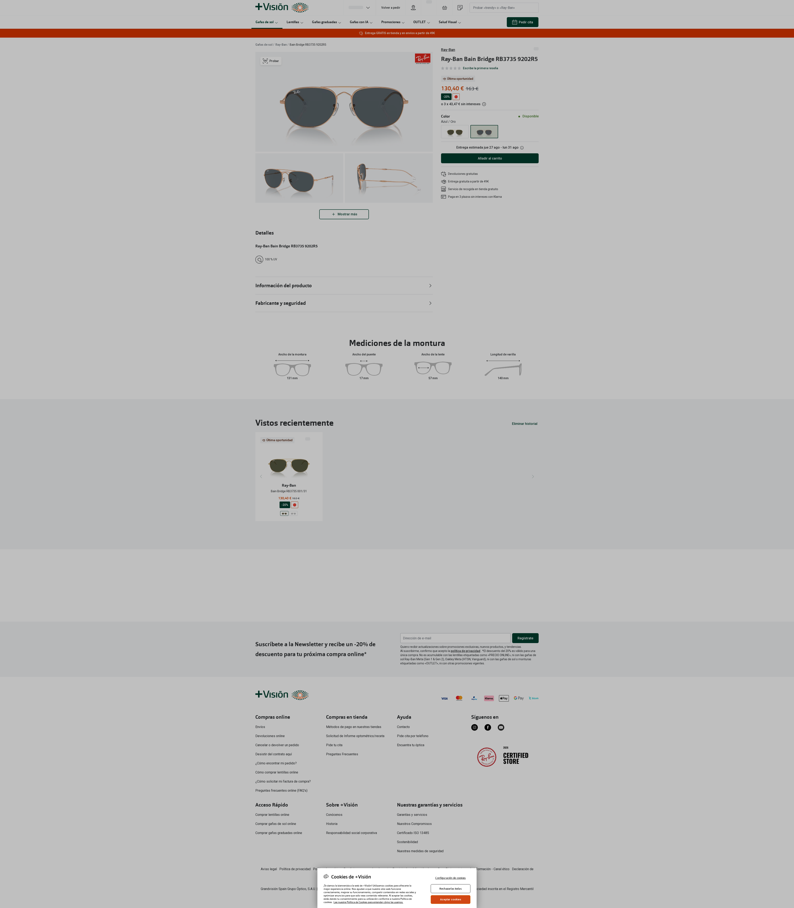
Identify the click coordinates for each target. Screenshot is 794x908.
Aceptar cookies (450, 899)
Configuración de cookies (450, 878)
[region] (397, 888)
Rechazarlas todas (450, 888)
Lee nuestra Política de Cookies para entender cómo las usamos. (368, 902)
